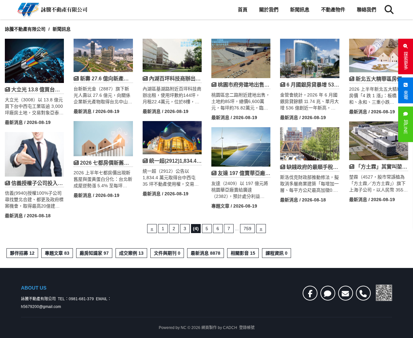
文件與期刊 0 (167, 253)
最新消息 (14, 122)
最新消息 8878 (205, 253)
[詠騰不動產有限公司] (51, 9)
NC (183, 327)
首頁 (242, 9)
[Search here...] (389, 9)
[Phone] (363, 293)
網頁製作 (209, 327)
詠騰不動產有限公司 (25, 29)
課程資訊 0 (276, 253)
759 (247, 228)
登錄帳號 (247, 327)
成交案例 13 (131, 253)
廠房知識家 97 (94, 253)
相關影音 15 (243, 253)
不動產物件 (333, 9)
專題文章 (220, 206)
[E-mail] (345, 293)
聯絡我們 (366, 9)
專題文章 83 (57, 253)
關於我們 (268, 9)
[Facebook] (310, 293)
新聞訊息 (299, 9)
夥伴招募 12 (22, 253)
